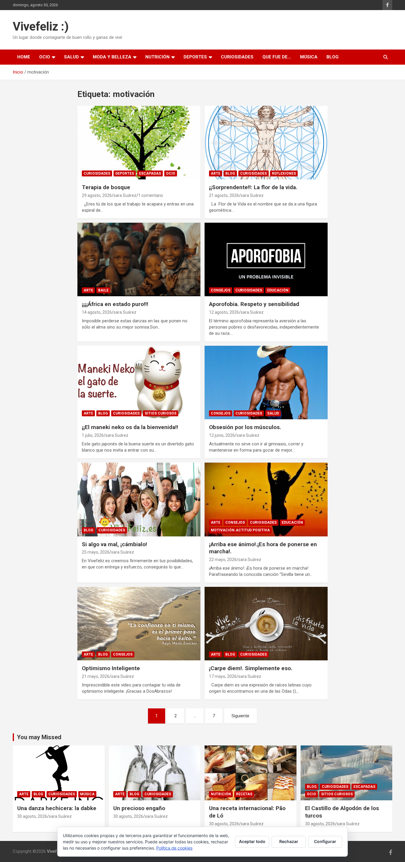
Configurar (325, 841)
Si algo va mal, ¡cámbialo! (114, 544)
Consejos (220, 413)
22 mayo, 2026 (223, 559)
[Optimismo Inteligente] (139, 624)
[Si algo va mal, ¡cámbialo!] (139, 499)
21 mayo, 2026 (95, 676)
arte (215, 173)
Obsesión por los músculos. (245, 427)
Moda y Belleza (112, 57)
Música (309, 57)
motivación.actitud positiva (240, 530)
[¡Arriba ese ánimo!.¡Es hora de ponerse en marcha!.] (266, 499)
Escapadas (150, 173)
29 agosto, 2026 (97, 195)
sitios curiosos (160, 413)
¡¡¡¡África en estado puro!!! (115, 304)
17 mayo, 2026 (223, 676)
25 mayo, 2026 (95, 552)
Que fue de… (276, 57)
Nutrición (157, 57)
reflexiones (284, 173)
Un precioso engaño (139, 808)
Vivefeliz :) (41, 27)
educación (277, 290)
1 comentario (150, 195)
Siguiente (240, 715)
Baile (103, 290)
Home (23, 57)
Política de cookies (174, 847)
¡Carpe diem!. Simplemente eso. (250, 668)
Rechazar (288, 841)
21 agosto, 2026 (224, 195)
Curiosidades (237, 57)
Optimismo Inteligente (111, 668)
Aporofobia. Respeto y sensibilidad (254, 304)
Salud (71, 57)
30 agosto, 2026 (32, 816)
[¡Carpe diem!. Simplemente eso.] (266, 624)
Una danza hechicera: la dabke (56, 808)
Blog (332, 57)
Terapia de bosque (106, 187)
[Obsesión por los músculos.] (266, 382)
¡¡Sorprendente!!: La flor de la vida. (253, 187)
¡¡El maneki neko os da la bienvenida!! (130, 427)
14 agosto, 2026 (97, 312)
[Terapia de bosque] (139, 143)
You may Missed (39, 737)
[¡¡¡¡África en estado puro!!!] (139, 259)
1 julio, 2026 (93, 435)
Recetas (244, 794)
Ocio (44, 57)
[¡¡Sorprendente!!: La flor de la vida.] (266, 143)
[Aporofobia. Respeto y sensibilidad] (266, 259)
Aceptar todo (252, 841)
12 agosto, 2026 (224, 312)
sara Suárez (125, 195)
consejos (220, 290)
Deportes (195, 57)
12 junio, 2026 (222, 435)
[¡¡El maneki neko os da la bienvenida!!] (139, 382)
